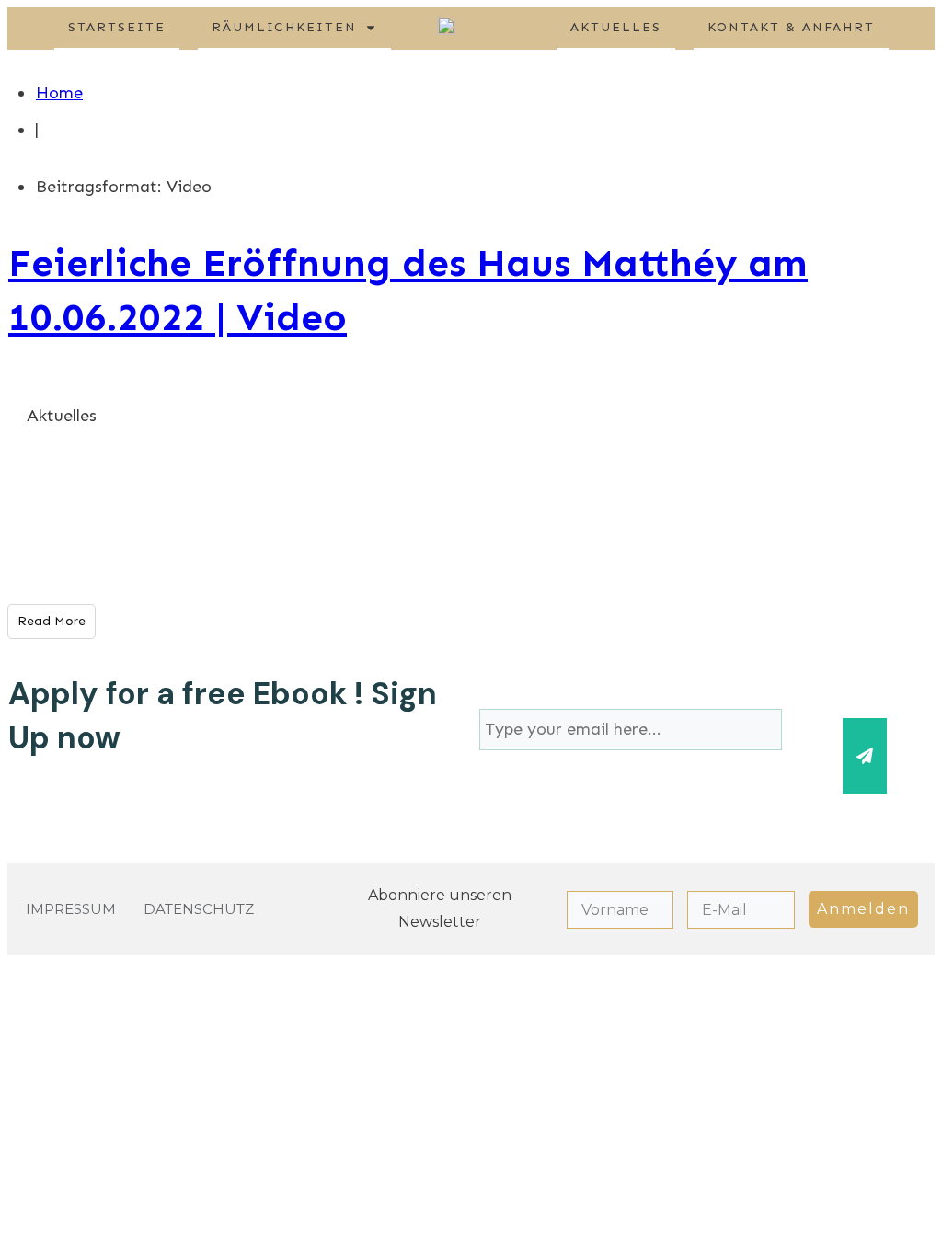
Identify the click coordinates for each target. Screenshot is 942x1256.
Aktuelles (62, 415)
